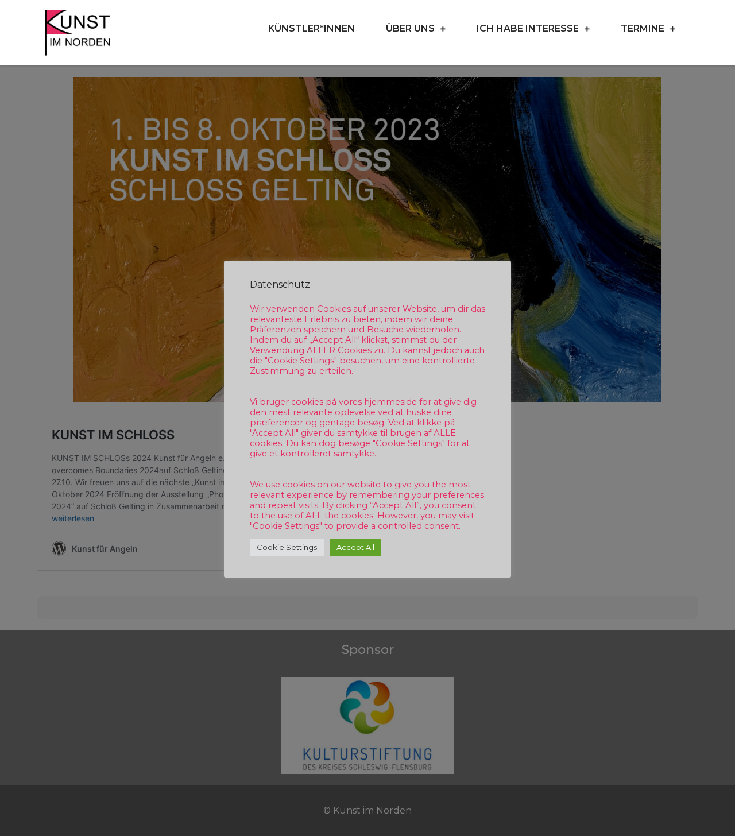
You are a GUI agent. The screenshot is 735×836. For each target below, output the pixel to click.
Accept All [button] (355, 547)
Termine (642, 28)
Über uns (410, 28)
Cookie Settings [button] (287, 547)
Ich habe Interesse (528, 28)
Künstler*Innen (311, 28)
